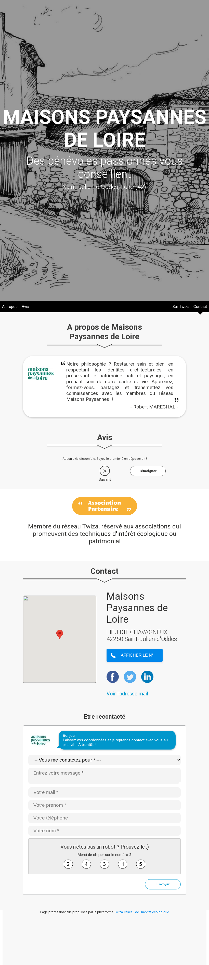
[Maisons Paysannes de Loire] (41, 385)
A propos (10, 306)
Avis (25, 306)
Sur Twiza (181, 306)
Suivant (105, 479)
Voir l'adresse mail (127, 694)
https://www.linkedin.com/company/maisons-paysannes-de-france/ (147, 677)
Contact (200, 306)
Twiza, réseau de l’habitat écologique (141, 912)
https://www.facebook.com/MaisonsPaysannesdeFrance (113, 677)
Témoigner (148, 471)
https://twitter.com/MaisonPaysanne (130, 677)
